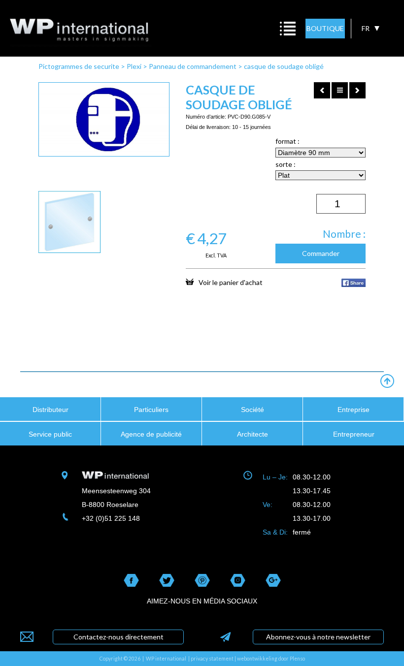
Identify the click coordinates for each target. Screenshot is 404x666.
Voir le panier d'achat (231, 282)
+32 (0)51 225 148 (111, 518)
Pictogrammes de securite (78, 66)
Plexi (134, 66)
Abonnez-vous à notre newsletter (318, 637)
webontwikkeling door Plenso (271, 659)
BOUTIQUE (325, 28)
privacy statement (212, 659)
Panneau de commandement (192, 66)
